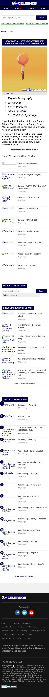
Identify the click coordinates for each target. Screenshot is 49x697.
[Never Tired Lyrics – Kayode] (9, 178)
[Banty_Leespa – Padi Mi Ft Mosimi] (9, 511)
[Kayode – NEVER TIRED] (9, 223)
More (43, 8)
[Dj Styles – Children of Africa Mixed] (9, 317)
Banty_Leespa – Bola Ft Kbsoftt (31, 564)
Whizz (23, 111)
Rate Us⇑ (30, 634)
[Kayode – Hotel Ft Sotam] (9, 234)
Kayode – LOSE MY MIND (28, 197)
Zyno (29, 675)
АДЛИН (30, 669)
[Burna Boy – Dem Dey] (9, 443)
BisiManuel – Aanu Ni (27, 405)
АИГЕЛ (11, 667)
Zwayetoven (16, 673)
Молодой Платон (24, 665)
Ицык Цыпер (8, 679)
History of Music (7, 631)
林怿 (19, 679)
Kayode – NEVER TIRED (27, 220)
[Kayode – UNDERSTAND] (9, 212)
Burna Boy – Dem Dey (27, 439)
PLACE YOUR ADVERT (37, 23)
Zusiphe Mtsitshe (21, 671)
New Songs (21, 627)
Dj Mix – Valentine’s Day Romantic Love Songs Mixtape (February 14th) (32, 372)
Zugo (33, 667)
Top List (12, 634)
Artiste (31, 8)
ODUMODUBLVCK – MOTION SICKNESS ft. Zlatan (30, 428)
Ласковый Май (31, 679)
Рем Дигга (7, 665)
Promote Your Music (38, 631)
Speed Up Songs (21, 631)
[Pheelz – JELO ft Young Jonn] (9, 257)
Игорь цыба (30, 673)
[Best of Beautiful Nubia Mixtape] (9, 362)
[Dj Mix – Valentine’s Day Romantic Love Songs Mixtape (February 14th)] (9, 374)
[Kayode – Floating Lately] (9, 167)
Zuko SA (39, 665)
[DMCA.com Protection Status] (24, 686)
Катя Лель (18, 669)
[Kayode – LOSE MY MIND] (9, 200)
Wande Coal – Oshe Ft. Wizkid (30, 451)
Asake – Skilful (24, 416)
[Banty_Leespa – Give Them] (9, 533)
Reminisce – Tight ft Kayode (29, 242)
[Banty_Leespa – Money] (9, 545)
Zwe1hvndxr (8, 675)
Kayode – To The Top (26, 265)
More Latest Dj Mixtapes (24, 383)
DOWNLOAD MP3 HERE (24, 149)
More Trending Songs (24, 576)
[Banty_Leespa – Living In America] (9, 522)
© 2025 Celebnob (8, 638)
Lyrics (43, 627)
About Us (5, 623)
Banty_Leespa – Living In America (32, 519)
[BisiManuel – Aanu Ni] (9, 408)
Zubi (4, 667)
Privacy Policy (26, 623)
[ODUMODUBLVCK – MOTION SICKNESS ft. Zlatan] (9, 431)
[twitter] (24, 612)
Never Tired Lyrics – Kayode (29, 174)
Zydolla (22, 677)
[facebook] (17, 612)
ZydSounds (37, 671)
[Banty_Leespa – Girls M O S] (9, 488)
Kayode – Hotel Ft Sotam (28, 231)
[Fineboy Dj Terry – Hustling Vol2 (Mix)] (9, 339)
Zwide (40, 681)
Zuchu (5, 673)
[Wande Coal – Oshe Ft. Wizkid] (9, 454)
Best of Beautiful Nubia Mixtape (31, 359)
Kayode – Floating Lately (28, 163)
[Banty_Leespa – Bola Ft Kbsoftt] (9, 567)
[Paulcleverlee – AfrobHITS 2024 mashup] (9, 351)
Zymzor (39, 669)
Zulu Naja (6, 669)
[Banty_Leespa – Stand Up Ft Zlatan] (9, 499)
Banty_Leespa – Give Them (29, 530)
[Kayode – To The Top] (9, 268)
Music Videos (33, 627)
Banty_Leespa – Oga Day (28, 553)
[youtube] (31, 612)
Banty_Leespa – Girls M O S (29, 485)
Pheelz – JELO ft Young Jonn (29, 254)
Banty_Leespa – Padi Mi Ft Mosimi (32, 507)
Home (6, 8)
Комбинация (35, 677)
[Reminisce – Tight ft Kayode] (9, 246)
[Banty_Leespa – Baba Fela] (9, 477)
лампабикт (23, 667)
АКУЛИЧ (30, 681)
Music (17, 8)
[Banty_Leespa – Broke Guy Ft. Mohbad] (9, 465)
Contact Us (15, 623)
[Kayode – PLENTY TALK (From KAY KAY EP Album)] (9, 189)
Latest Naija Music (8, 627)
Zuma (41, 667)
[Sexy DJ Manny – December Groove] (9, 328)
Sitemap (21, 634)
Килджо (20, 675)
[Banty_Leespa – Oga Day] (9, 556)
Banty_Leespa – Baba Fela (28, 473)
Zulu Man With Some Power (24, 680)
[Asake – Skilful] (9, 420)
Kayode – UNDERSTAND (28, 208)
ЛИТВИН (6, 671)
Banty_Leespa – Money (27, 541)
